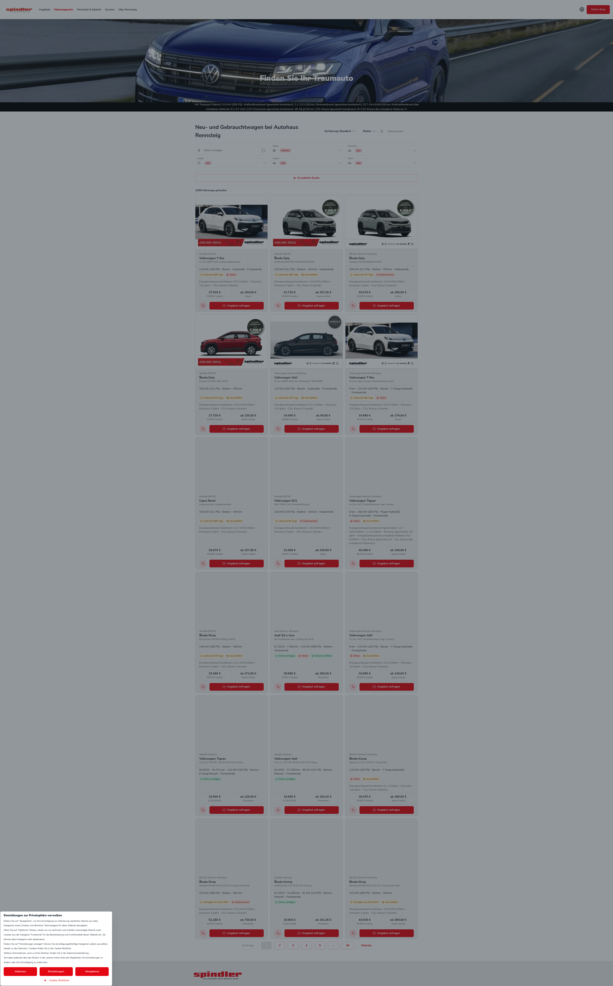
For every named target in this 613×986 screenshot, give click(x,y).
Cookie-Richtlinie (59, 980)
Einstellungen (56, 971)
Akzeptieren (92, 971)
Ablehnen (20, 971)
